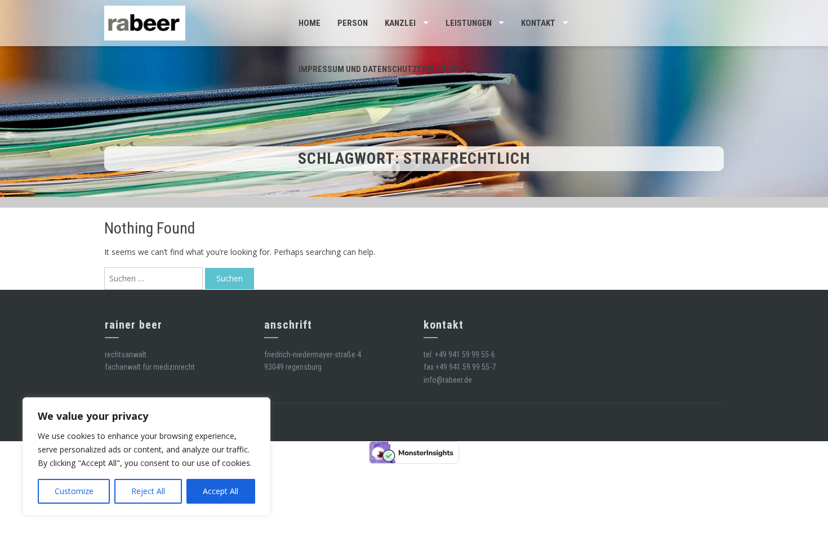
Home (309, 23)
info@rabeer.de (448, 379)
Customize (74, 491)
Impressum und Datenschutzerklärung (380, 69)
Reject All (148, 491)
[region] (146, 456)
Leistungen (469, 23)
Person (352, 23)
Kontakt (538, 23)
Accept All (220, 491)
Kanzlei (400, 23)
